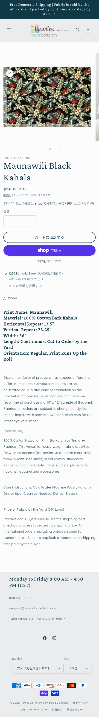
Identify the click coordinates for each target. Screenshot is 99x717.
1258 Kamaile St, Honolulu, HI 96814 (37, 618)
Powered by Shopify (55, 703)
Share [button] (12, 298)
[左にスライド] (39, 149)
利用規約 (57, 709)
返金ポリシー (81, 703)
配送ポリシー (75, 709)
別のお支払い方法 (49, 261)
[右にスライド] (60, 149)
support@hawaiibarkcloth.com (33, 608)
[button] (9, 30)
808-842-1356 (20, 598)
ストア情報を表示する (25, 286)
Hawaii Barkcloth (32, 703)
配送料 (7, 195)
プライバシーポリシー (33, 709)
